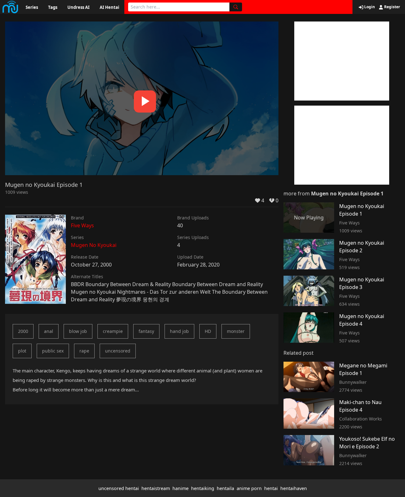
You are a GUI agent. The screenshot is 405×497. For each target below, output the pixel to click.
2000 (23, 331)
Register (391, 6)
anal (48, 331)
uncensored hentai (118, 488)
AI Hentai (109, 7)
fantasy (146, 331)
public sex (53, 351)
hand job (179, 331)
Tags (52, 7)
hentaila (225, 488)
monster (236, 331)
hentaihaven (293, 488)
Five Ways (82, 225)
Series (32, 7)
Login (369, 6)
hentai (271, 488)
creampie (113, 331)
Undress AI (78, 7)
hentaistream (155, 488)
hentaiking (202, 488)
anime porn (249, 488)
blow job (78, 331)
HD (208, 331)
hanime (180, 488)
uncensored (117, 351)
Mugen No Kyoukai (93, 245)
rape (84, 351)
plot (22, 351)
